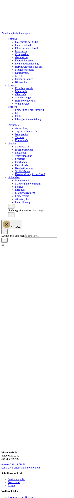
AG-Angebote (23, 199)
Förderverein (22, 195)
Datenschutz (22, 72)
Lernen (12, 85)
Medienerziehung (24, 69)
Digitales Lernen (24, 79)
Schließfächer (22, 171)
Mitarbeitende (22, 180)
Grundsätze (21, 57)
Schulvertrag (22, 146)
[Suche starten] (11, 214)
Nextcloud (21, 152)
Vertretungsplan (23, 155)
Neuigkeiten (21, 134)
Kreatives (20, 189)
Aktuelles (13, 124)
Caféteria (20, 158)
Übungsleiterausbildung (28, 119)
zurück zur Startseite (12, 263)
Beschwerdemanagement (28, 66)
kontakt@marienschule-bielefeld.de (20, 467)
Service (12, 143)
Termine (19, 137)
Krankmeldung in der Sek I (30, 174)
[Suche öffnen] (11, 206)
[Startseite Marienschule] (45, 33)
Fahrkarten (21, 162)
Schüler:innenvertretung (28, 183)
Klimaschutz (22, 82)
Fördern (12, 106)
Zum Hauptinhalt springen (16, 33)
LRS (17, 112)
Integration (21, 51)
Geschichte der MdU (26, 41)
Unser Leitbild (23, 45)
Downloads (21, 165)
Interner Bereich (24, 149)
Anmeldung (21, 128)
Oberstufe (20, 94)
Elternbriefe (21, 140)
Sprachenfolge (23, 97)
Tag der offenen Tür (26, 131)
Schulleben (14, 177)
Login (11, 485)
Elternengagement (25, 192)
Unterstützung (22, 202)
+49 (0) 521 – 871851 (13, 464)
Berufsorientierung (25, 100)
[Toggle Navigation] (2, 245)
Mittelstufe (21, 91)
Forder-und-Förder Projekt (29, 109)
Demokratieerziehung (27, 63)
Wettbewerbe (22, 103)
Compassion (22, 54)
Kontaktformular (24, 168)
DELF (18, 116)
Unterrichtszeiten (24, 60)
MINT (18, 75)
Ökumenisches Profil (26, 48)
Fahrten (19, 186)
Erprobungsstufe (24, 88)
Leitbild (12, 38)
